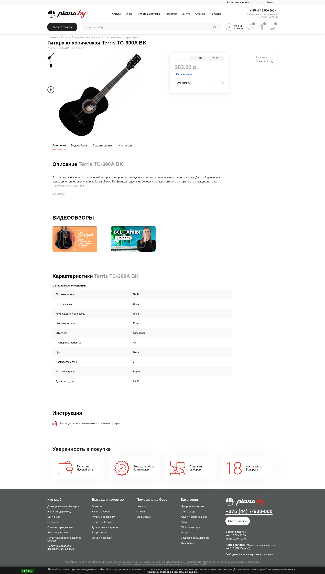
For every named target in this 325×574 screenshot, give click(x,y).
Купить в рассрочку (103, 516)
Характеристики (103, 145)
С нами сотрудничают (60, 527)
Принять (27, 570)
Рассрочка (171, 13)
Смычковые (188, 543)
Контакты (215, 13)
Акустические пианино (194, 516)
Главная (52, 37)
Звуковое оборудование (195, 537)
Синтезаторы (188, 511)
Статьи (140, 511)
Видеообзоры (79, 145)
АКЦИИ (116, 13)
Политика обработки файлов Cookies (64, 539)
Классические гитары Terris (121, 37)
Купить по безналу (103, 522)
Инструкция (125, 145)
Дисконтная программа (105, 527)
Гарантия (97, 506)
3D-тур (186, 13)
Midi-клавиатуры (190, 527)
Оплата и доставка (149, 13)
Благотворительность (60, 532)
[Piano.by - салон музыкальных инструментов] (66, 14)
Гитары (65, 37)
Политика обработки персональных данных (60, 547)
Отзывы (200, 13)
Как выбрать (143, 516)
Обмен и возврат (102, 537)
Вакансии (52, 522)
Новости (141, 506)
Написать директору (59, 511)
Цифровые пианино (192, 506)
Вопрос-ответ (100, 532)
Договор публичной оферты (63, 506)
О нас (129, 13)
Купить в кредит (101, 511)
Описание (59, 145)
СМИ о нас (53, 516)
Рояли (184, 522)
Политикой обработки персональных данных (172, 572)
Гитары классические (87, 37)
